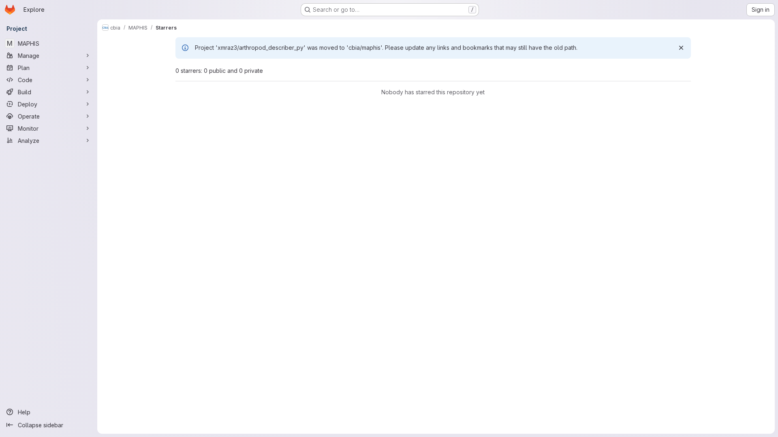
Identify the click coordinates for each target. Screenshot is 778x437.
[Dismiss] (681, 48)
